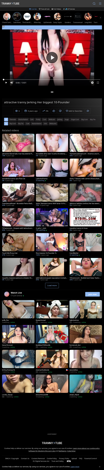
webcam (52, 119)
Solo (45, 123)
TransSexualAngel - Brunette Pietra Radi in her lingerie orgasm (17, 203)
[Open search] (94, 3)
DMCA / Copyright (12, 458)
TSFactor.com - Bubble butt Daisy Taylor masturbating (84, 278)
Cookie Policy (52, 458)
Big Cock (13, 123)
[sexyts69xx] (86, 361)
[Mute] (11, 82)
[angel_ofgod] (86, 386)
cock (44, 119)
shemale (13, 119)
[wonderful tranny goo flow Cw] (18, 170)
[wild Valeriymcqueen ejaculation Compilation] (52, 269)
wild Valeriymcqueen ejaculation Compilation (51, 278)
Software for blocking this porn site (42, 451)
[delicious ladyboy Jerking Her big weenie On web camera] (86, 195)
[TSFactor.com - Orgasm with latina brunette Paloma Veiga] (18, 220)
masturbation (23, 119)
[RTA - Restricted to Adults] (69, 461)
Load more (52, 285)
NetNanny (62, 451)
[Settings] (92, 82)
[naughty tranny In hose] (86, 220)
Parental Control (90, 458)
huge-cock (75, 119)
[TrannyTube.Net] (10, 4)
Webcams (52, 123)
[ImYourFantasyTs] (18, 361)
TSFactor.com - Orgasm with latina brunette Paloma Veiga (17, 228)
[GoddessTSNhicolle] (52, 337)
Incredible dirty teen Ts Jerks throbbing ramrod (51, 154)
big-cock (84, 119)
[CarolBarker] (86, 244)
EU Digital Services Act (41, 461)
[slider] (52, 79)
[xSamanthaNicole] (52, 361)
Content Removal (38, 458)
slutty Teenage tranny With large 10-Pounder (51, 203)
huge (67, 119)
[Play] (52, 57)
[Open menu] (100, 3)
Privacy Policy (64, 458)
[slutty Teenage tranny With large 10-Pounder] (52, 195)
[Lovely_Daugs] (18, 386)
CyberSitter (71, 451)
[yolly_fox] (18, 312)
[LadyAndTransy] (52, 170)
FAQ (80, 458)
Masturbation (36, 123)
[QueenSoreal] (52, 312)
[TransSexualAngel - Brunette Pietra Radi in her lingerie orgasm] (18, 195)
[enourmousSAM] (52, 386)
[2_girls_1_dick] (52, 220)
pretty (38, 119)
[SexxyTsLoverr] (18, 337)
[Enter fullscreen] (97, 82)
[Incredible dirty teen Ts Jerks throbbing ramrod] (52, 145)
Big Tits (20, 123)
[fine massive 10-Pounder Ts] (52, 244)
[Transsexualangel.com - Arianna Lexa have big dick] (86, 145)
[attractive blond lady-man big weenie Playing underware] (18, 145)
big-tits (93, 119)
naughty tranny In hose (79, 228)
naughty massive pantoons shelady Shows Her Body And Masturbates (17, 278)
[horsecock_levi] (86, 337)
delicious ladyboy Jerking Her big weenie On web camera (85, 203)
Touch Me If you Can (10, 253)
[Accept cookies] (99, 466)
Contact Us (25, 458)
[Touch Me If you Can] (18, 244)
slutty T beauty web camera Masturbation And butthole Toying (85, 178)
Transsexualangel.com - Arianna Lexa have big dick (85, 154)
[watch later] (5, 137)
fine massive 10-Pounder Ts (46, 253)
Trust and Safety (57, 461)
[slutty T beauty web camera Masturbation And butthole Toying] (86, 170)
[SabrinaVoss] (86, 312)
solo (31, 119)
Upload (74, 458)
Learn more (75, 466)
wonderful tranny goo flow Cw (13, 178)
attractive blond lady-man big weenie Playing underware (17, 154)
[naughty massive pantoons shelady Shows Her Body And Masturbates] (18, 269)
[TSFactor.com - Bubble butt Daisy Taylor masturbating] (86, 269)
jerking (59, 119)
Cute (27, 123)
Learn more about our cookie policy (86, 448)
